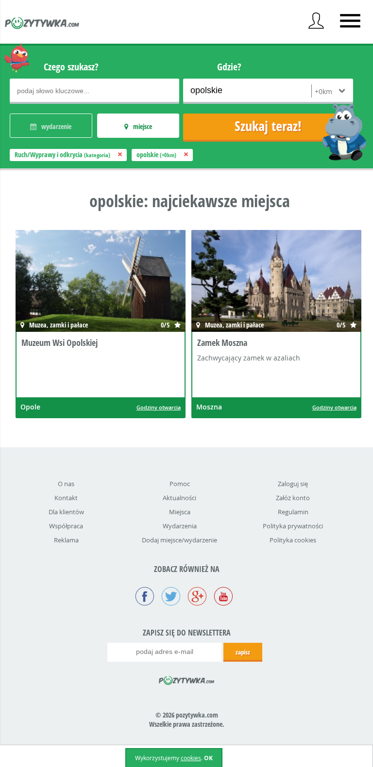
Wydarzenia (180, 526)
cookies (191, 758)
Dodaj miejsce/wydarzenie (179, 540)
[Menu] (350, 21)
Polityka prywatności (293, 526)
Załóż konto (293, 497)
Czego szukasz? (71, 66)
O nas (66, 483)
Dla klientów (66, 511)
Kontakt (66, 497)
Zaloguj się (293, 483)
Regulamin (293, 511)
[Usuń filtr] (120, 154)
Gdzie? (229, 66)
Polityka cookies (293, 540)
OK (208, 758)
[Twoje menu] (316, 21)
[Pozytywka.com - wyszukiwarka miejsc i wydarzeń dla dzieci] (42, 24)
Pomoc (180, 483)
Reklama (66, 540)
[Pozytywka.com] (187, 679)
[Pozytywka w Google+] (197, 597)
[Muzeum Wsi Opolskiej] (84, 282)
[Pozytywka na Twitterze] (171, 597)
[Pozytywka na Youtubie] (223, 597)
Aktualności (179, 497)
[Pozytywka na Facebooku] (144, 597)
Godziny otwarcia (158, 407)
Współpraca (66, 526)
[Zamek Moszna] (259, 282)
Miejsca (179, 511)
